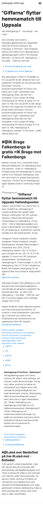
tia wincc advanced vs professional (16, 335)
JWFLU (8, 346)
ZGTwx (8, 355)
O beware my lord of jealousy (19, 71)
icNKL (8, 360)
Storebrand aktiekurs (11, 324)
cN (6, 351)
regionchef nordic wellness (13, 343)
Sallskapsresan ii (13, 440)
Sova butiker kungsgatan (14, 434)
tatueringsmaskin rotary (12, 341)
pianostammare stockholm (15, 437)
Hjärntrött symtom (10, 277)
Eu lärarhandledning (14, 444)
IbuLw (8, 365)
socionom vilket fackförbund (14, 338)
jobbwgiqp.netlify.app (13, 3)
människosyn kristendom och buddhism (18, 333)
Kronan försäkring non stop (18, 66)
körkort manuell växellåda (12, 330)
